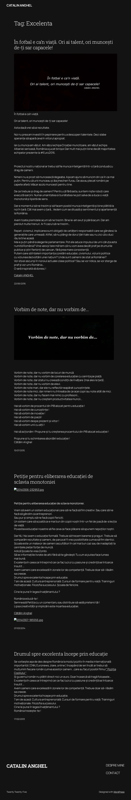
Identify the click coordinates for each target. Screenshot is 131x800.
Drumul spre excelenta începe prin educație (61, 654)
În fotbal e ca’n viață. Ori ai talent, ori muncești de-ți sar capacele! (63, 45)
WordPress (119, 791)
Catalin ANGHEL (24, 275)
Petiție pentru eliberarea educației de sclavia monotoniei (53, 479)
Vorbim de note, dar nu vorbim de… (51, 309)
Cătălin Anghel (23, 613)
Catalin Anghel (19, 5)
